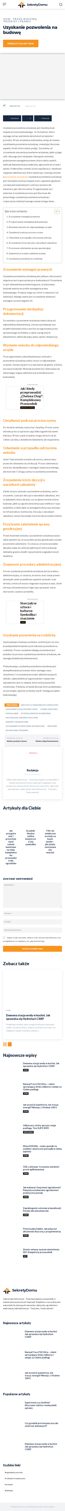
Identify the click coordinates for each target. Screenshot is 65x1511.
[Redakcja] (6, 106)
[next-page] (10, 1044)
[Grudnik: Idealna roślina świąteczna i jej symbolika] (29, 821)
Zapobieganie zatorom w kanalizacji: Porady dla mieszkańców (42, 1209)
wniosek (52, 726)
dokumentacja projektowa (22, 709)
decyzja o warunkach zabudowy (39, 705)
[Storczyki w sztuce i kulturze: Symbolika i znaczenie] (11, 603)
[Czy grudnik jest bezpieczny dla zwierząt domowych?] (12, 1428)
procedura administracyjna (22, 718)
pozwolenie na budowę (16, 176)
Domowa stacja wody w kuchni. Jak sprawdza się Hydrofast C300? (28, 1017)
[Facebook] (4, 1313)
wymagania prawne (17, 730)
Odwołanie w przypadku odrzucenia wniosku (30, 237)
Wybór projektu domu (17, 741)
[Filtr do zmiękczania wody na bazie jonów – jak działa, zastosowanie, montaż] (49, 821)
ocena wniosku (49, 709)
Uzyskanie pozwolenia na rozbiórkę (25, 258)
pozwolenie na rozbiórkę (36, 713)
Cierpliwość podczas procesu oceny (26, 232)
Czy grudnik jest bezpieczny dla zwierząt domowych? (41, 1424)
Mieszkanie (28, 1132)
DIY (25, 1256)
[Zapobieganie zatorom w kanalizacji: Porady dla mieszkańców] (12, 1215)
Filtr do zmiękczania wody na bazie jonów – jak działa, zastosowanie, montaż (50, 841)
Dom (7, 19)
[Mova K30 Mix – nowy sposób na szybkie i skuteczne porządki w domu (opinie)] (12, 1153)
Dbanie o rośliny (27, 408)
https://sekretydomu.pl (32, 774)
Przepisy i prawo (17, 21)
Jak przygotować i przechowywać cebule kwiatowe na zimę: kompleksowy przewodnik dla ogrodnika (11, 847)
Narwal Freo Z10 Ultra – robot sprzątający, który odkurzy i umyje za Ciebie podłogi (42, 1087)
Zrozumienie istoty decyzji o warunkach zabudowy (33, 243)
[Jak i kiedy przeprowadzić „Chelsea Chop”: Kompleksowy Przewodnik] (11, 389)
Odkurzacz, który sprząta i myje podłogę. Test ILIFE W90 (39, 1126)
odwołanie (12, 713)
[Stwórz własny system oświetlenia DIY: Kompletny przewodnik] (12, 1256)
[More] (56, 118)
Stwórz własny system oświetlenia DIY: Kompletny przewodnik (41, 1250)
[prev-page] (5, 1044)
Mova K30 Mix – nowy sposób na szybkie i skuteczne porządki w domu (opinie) (42, 1149)
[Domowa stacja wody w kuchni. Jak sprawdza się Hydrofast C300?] (32, 987)
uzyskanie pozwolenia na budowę (25, 726)
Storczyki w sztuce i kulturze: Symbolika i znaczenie (28, 610)
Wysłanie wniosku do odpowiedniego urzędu (30, 227)
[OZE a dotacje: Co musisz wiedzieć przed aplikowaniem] (12, 1173)
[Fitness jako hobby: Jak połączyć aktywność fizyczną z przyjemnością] (12, 1235)
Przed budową (25, 19)
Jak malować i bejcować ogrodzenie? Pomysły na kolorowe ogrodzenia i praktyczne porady (42, 1190)
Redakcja (15, 106)
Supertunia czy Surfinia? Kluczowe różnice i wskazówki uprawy (41, 1405)
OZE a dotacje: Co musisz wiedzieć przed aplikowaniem (41, 1168)
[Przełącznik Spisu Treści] (55, 211)
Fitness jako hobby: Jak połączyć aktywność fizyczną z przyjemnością (42, 1230)
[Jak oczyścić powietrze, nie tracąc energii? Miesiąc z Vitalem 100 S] (12, 1111)
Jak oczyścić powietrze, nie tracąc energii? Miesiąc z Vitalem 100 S (41, 1106)
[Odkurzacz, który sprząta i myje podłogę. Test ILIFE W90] (12, 1132)
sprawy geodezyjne (17, 722)
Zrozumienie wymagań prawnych (24, 216)
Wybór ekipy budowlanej (47, 741)
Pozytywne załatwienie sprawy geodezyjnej (29, 248)
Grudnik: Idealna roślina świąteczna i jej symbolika (30, 837)
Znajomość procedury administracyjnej (27, 253)
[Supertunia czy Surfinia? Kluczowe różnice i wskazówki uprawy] (12, 1407)
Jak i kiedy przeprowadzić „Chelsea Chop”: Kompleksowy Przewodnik (31, 396)
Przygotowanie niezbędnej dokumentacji (28, 222)
